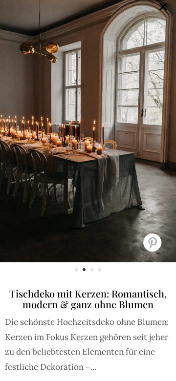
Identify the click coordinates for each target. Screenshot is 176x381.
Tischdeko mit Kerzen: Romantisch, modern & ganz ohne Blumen (88, 299)
